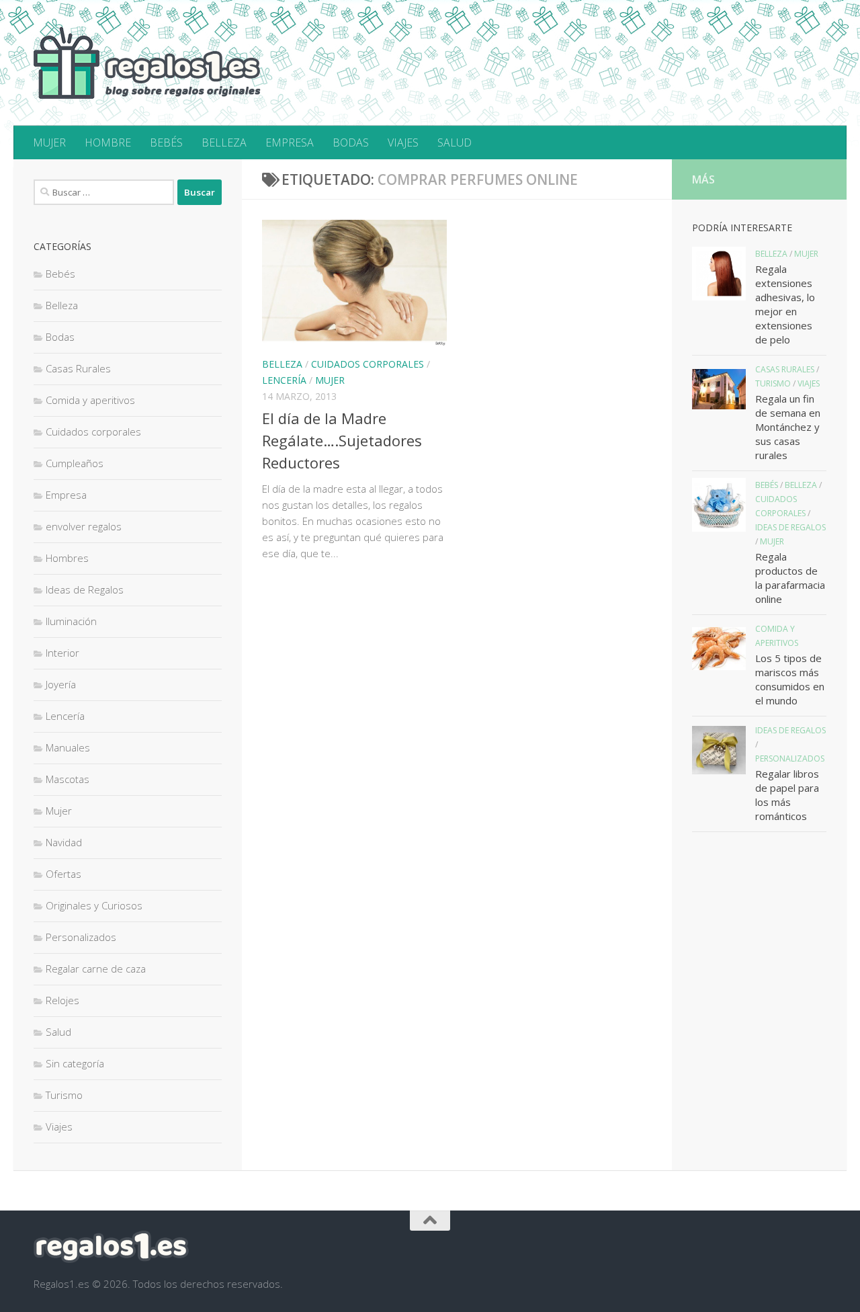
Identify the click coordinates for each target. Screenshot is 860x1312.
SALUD (454, 142)
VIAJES (403, 142)
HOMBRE (108, 142)
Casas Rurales (78, 368)
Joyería (61, 684)
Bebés (60, 273)
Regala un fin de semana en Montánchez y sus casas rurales (787, 427)
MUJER (49, 142)
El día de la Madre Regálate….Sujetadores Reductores (342, 440)
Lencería (284, 380)
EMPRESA (289, 142)
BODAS (351, 142)
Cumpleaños (74, 463)
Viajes (59, 1126)
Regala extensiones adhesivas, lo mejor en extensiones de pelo (785, 304)
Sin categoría (75, 1063)
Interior (62, 652)
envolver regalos (84, 526)
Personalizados (81, 937)
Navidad (64, 842)
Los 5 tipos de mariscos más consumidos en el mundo (789, 679)
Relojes (62, 1000)
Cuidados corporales (367, 364)
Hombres (67, 558)
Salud (58, 1031)
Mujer (330, 380)
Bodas (60, 336)
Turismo (64, 1095)
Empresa (66, 494)
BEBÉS (166, 142)
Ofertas (63, 873)
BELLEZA (224, 142)
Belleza (282, 364)
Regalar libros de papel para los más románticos (787, 795)
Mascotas (67, 779)
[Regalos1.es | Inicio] (147, 63)
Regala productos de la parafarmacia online (790, 578)
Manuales (68, 747)
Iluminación (71, 621)
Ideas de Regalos (85, 589)
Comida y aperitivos (90, 400)
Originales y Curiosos (94, 905)
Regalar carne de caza (96, 968)
